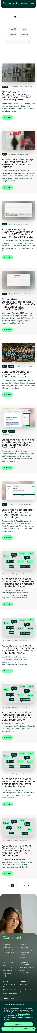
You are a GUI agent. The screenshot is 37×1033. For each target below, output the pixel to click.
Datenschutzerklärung (27, 991)
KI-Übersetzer (7, 947)
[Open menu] (32, 3)
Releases (12, 35)
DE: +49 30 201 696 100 (9, 990)
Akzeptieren (18, 1024)
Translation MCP (8, 952)
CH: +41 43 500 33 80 (9, 985)
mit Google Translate (27, 967)
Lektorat (22, 957)
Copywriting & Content (24, 953)
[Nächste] (28, 885)
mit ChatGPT (24, 973)
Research (24, 35)
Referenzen (7, 973)
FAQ (4, 976)
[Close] (33, 1028)
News (24, 29)
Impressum (23, 984)
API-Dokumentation (9, 970)
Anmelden (23, 3)
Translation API (8, 950)
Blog (4, 965)
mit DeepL (23, 970)
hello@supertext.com (10, 993)
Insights (14, 29)
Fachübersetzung (26, 950)
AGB (21, 987)
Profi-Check (24, 947)
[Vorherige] (8, 885)
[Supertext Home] (12, 937)
